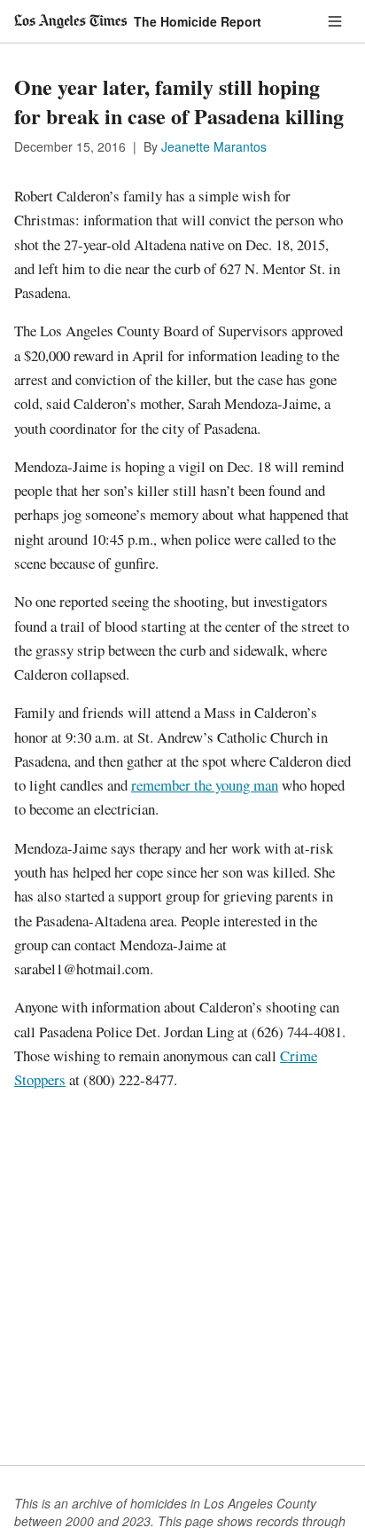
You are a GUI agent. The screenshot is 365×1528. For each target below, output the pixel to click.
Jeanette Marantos (214, 146)
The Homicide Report (197, 21)
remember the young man (204, 785)
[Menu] (335, 21)
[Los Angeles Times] (70, 21)
